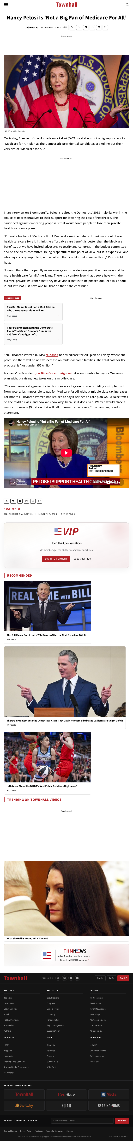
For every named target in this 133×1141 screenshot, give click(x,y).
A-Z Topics (52, 990)
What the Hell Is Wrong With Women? (27, 938)
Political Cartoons (11, 1019)
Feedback (39, 1131)
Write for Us (52, 1067)
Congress (51, 1003)
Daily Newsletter (97, 1056)
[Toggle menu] (6, 4)
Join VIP (123, 978)
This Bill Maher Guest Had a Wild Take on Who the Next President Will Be (47, 635)
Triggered (8, 1050)
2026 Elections (53, 997)
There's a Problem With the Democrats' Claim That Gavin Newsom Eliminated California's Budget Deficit (65, 720)
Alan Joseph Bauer (98, 1019)
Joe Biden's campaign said (54, 373)
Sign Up (122, 1120)
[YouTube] (77, 978)
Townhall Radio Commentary (16, 1067)
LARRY (6, 1045)
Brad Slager (95, 1014)
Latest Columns (10, 1008)
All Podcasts (9, 1072)
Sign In (100, 978)
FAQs (111, 978)
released (52, 355)
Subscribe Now (82, 558)
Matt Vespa (11, 639)
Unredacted (9, 1056)
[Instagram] (64, 978)
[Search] (127, 4)
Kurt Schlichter (96, 997)
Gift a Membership (98, 1050)
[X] (57, 978)
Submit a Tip (52, 1061)
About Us (51, 1045)
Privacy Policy (26, 1131)
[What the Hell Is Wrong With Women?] (66, 898)
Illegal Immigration (55, 1025)
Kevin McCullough (98, 1008)
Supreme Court (53, 1030)
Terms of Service (10, 1131)
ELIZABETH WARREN (47, 514)
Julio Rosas (31, 27)
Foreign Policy (53, 1019)
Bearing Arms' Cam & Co (14, 1061)
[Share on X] (72, 27)
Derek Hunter (96, 1003)
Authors (7, 1030)
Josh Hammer (96, 1025)
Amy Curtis (11, 724)
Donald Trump (53, 1008)
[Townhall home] (15, 978)
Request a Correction (54, 1131)
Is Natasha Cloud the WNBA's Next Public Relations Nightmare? (42, 786)
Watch (6, 1014)
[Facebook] (70, 978)
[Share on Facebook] (85, 27)
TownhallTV (9, 1025)
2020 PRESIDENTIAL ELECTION (18, 514)
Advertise (51, 1050)
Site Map (69, 1131)
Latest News (9, 1003)
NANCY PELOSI (68, 514)
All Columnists (96, 1030)
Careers (50, 1056)
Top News (8, 997)
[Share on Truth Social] (79, 27)
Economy (51, 1014)
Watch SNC (95, 1061)
